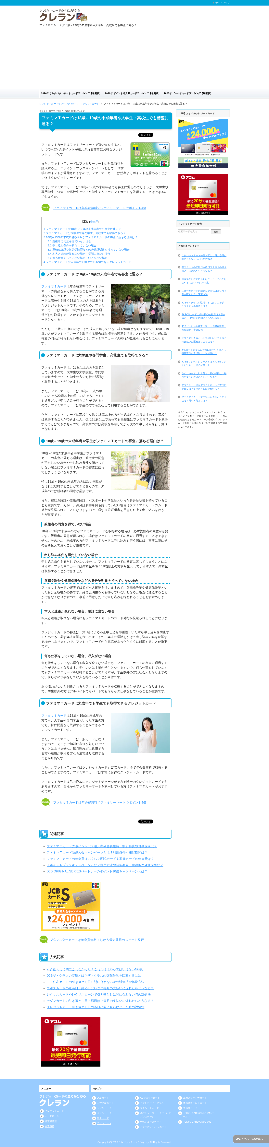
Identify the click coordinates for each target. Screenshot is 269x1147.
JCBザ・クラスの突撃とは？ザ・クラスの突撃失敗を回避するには (94, 975)
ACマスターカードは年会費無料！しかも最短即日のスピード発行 (97, 939)
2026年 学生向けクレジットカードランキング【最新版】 (71, 93)
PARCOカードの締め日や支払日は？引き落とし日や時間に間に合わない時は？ (203, 316)
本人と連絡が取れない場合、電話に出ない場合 (79, 253)
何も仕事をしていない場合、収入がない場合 (78, 257)
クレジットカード (54, 1111)
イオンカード (104, 1113)
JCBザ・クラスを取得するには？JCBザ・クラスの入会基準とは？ (204, 304)
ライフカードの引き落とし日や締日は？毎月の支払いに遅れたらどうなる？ (204, 375)
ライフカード (104, 1123)
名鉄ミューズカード (150, 1121)
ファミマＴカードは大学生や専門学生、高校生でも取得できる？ (85, 233)
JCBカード (103, 1097)
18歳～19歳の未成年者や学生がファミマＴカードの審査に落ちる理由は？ (91, 237)
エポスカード (190, 1108)
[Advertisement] (134, 59)
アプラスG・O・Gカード (153, 1127)
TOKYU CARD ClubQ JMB (197, 1121)
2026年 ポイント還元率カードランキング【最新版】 (133, 93)
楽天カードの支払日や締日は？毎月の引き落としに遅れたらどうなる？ (204, 269)
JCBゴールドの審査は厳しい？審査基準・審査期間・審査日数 (204, 328)
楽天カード (103, 1118)
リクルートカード (149, 1108)
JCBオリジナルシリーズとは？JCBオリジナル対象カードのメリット (204, 363)
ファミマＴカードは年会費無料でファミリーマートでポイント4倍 (99, 208)
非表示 (94, 221)
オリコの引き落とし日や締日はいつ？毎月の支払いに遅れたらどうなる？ (204, 340)
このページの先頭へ (252, 1139)
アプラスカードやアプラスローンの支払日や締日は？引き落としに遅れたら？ (204, 387)
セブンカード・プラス (152, 1103)
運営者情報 (51, 1121)
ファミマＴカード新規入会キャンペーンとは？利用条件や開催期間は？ (97, 852)
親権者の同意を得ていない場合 (69, 241)
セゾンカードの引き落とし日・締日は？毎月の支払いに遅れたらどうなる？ (100, 1000)
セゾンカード (104, 1108)
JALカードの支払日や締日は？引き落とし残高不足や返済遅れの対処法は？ (204, 352)
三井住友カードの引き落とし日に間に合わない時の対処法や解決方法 (95, 982)
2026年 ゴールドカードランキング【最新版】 (188, 93)
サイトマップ (222, 2)
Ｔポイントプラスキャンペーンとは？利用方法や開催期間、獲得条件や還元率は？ (105, 865)
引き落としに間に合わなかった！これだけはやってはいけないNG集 (95, 969)
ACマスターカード (150, 1097)
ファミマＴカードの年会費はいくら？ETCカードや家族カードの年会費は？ (100, 858)
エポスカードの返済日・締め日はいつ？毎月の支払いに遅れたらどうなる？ (100, 988)
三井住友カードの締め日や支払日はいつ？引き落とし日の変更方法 (204, 293)
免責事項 (49, 1126)
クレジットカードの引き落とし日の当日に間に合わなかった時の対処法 (204, 257)
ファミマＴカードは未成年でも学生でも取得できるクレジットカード (87, 262)
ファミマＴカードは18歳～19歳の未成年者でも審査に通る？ (82, 229)
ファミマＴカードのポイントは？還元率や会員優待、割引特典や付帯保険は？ (102, 846)
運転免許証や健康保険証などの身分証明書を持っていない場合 (89, 249)
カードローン (52, 1116)
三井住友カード (105, 1103)
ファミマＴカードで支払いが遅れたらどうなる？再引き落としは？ (204, 399)
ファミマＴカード (54, 286)
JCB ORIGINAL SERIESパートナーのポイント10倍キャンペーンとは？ (97, 871)
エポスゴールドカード (195, 1103)
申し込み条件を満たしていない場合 (72, 245)
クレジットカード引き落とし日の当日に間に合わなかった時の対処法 (95, 1007)
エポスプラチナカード (195, 1097)
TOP (57, 103)
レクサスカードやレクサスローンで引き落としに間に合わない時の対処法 (99, 994)
